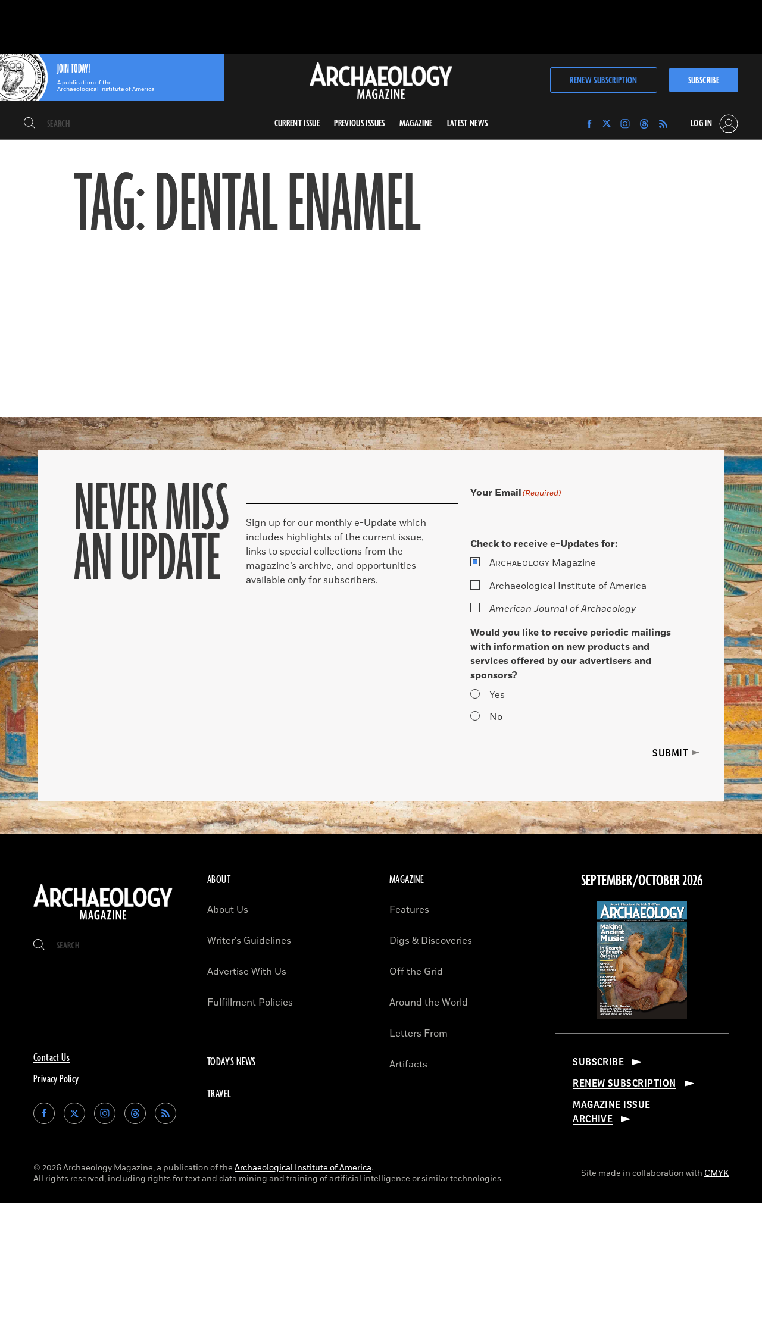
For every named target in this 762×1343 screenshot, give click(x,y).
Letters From (418, 1033)
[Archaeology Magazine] (103, 920)
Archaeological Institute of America (568, 586)
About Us (227, 909)
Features (409, 909)
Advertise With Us (246, 971)
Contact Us (51, 1058)
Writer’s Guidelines (249, 940)
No (495, 717)
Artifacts (408, 1064)
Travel (219, 1094)
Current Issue (297, 123)
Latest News (467, 123)
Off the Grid (416, 971)
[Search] (29, 123)
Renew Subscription (603, 80)
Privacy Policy (56, 1079)
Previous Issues (359, 123)
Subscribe (703, 80)
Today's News (231, 1062)
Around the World (428, 1002)
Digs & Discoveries (430, 940)
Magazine (542, 562)
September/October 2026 (642, 881)
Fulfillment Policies (250, 1002)
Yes (497, 695)
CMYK (716, 1173)
